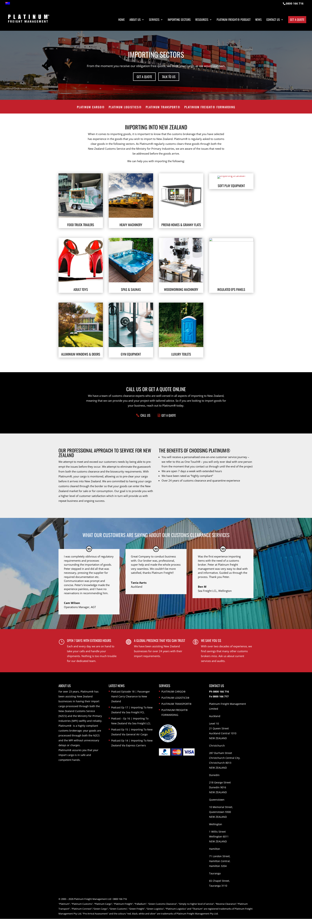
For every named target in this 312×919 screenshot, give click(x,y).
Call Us (145, 415)
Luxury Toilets (181, 354)
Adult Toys (80, 289)
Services (154, 20)
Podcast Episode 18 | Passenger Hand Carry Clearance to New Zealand (130, 696)
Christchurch (217, 745)
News (258, 20)
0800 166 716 (295, 3)
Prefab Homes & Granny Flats (181, 224)
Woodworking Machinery (181, 289)
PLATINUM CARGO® (91, 107)
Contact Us (273, 20)
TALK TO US (169, 76)
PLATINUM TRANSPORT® (163, 107)
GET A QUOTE (144, 76)
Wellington (215, 824)
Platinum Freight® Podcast (234, 20)
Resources (201, 20)
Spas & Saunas (131, 289)
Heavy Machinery (131, 224)
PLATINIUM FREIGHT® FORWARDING (209, 107)
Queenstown (216, 799)
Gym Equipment (131, 354)
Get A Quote (168, 415)
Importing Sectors (179, 20)
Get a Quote (297, 19)
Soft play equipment (231, 185)
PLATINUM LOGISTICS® (125, 107)
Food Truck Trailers (80, 224)
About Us (135, 20)
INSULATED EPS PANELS (231, 289)
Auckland (214, 716)
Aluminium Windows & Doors (80, 354)
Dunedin (214, 775)
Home (121, 20)
